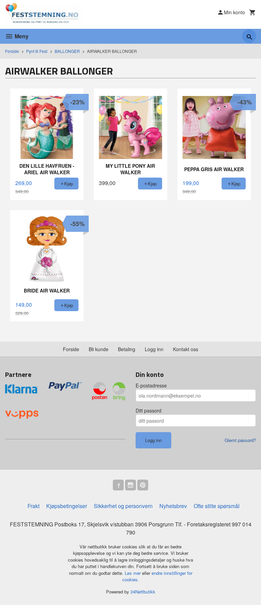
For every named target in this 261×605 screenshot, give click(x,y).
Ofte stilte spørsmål (217, 506)
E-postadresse (151, 385)
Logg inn (154, 349)
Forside (12, 51)
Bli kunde (98, 349)
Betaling (126, 349)
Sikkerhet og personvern (123, 506)
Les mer (133, 573)
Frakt (33, 506)
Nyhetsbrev (173, 506)
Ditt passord (148, 410)
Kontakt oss (185, 349)
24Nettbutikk (142, 591)
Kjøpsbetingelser (66, 506)
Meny (21, 36)
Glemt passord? (240, 440)
